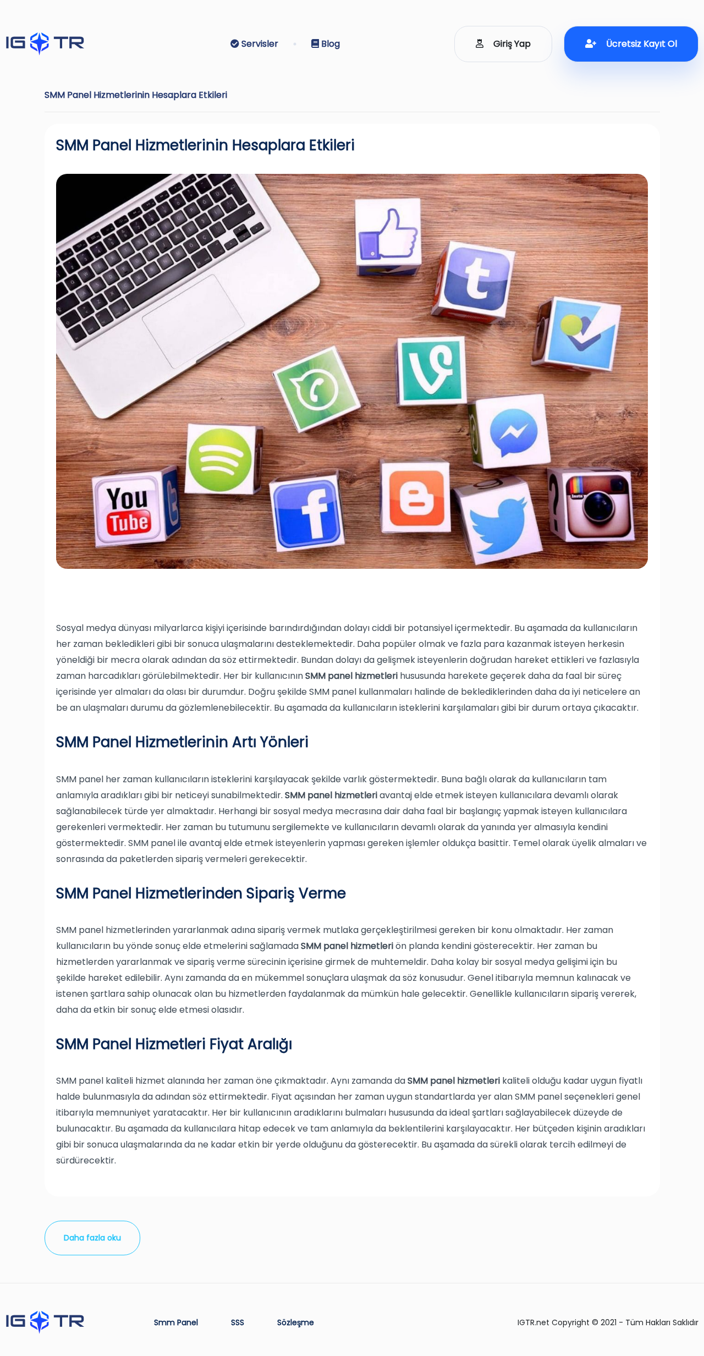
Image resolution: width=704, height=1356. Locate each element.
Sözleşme (295, 1322)
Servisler (258, 43)
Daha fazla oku (92, 1237)
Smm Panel (176, 1322)
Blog (329, 43)
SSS (237, 1322)
